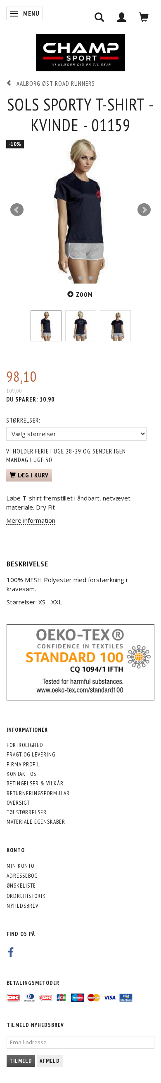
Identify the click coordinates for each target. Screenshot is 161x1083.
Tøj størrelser (27, 812)
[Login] (121, 17)
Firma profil (23, 764)
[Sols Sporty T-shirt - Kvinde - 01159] (80, 210)
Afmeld (50, 1060)
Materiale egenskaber (36, 821)
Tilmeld (20, 1060)
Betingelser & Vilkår (35, 783)
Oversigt (18, 802)
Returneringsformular (38, 793)
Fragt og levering (31, 754)
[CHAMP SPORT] (80, 52)
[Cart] (144, 17)
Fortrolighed (25, 745)
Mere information (30, 520)
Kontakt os (21, 774)
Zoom (84, 294)
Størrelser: (23, 420)
